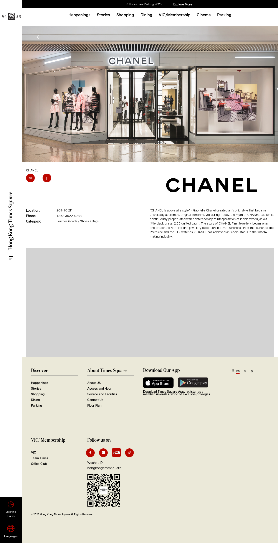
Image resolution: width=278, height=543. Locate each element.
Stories (103, 15)
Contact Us (95, 399)
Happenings (79, 15)
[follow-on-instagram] (103, 452)
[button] (39, 37)
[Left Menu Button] (15, 254)
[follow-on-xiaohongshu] (116, 452)
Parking (224, 15)
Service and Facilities (102, 394)
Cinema (204, 15)
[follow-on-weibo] (129, 452)
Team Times (39, 458)
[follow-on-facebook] (90, 452)
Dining (146, 15)
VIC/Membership (174, 15)
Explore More (182, 4)
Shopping (125, 15)
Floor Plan (94, 405)
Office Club (39, 463)
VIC (33, 452)
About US (94, 382)
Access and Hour (99, 388)
